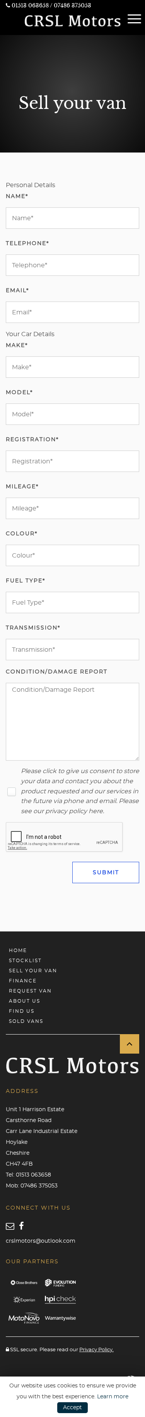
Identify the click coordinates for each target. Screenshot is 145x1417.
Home (18, 950)
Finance (23, 981)
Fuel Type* (25, 581)
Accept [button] (72, 1407)
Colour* (22, 534)
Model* (19, 392)
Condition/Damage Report (56, 672)
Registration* (32, 439)
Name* (17, 196)
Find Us (21, 1011)
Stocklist (25, 960)
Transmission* (33, 628)
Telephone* (27, 243)
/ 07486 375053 (70, 5)
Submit (106, 872)
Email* (17, 290)
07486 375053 (39, 1186)
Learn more (112, 1396)
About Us (24, 1001)
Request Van (30, 991)
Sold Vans (26, 1021)
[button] (129, 1044)
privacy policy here (74, 811)
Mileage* (22, 486)
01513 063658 (30, 5)
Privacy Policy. (96, 1349)
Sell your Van (33, 970)
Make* (17, 345)
